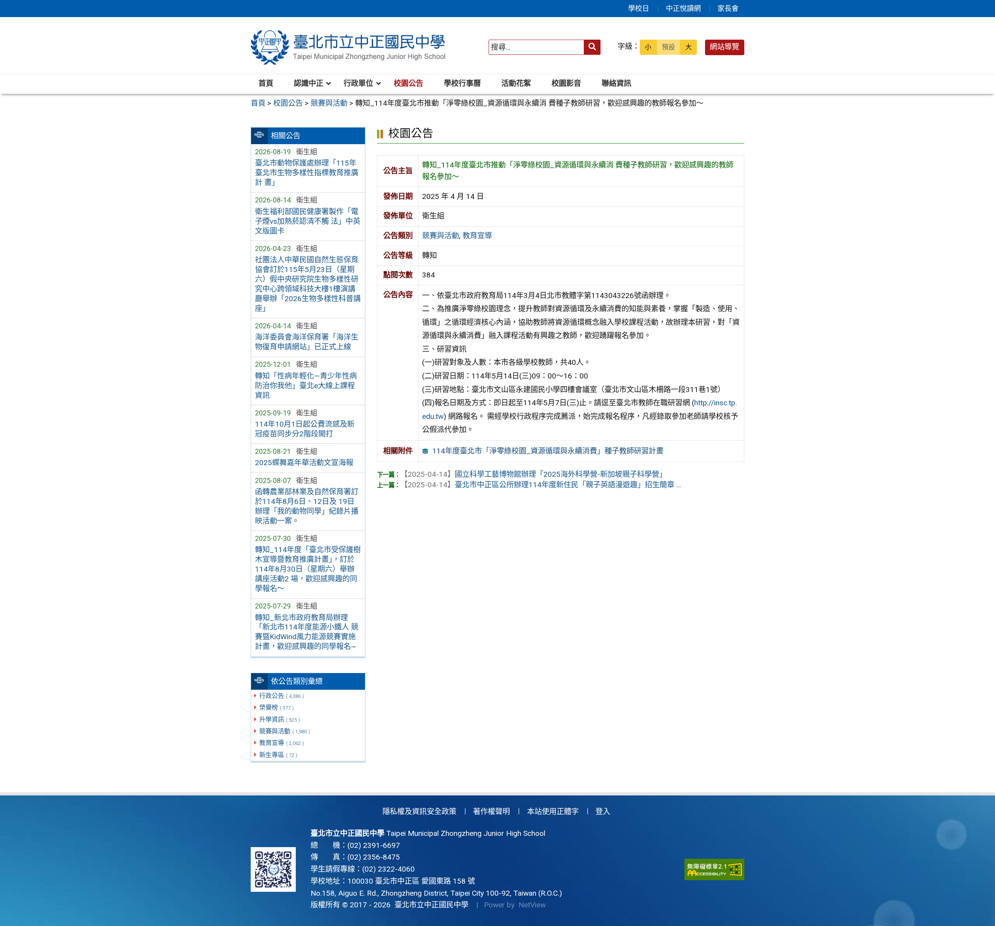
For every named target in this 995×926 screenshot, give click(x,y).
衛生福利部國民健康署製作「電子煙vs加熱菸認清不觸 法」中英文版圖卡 (307, 221)
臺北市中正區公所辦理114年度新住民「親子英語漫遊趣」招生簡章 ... (540, 484)
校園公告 (408, 83)
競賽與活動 (284, 731)
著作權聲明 (491, 811)
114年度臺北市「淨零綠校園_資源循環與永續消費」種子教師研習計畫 (547, 450)
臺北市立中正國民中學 (429, 904)
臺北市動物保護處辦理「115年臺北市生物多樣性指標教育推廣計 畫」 (306, 173)
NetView (532, 904)
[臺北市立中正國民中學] (349, 47)
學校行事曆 (462, 83)
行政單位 (358, 83)
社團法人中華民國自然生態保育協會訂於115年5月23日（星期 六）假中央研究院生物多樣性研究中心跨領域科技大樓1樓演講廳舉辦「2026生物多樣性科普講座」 (308, 284)
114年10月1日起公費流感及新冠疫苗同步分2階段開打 (304, 429)
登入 (602, 811)
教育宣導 (281, 742)
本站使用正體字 (553, 811)
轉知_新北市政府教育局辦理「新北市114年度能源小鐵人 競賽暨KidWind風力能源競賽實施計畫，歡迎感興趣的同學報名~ (306, 632)
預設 (668, 47)
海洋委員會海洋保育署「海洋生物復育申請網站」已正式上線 (306, 342)
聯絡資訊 (616, 83)
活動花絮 (516, 83)
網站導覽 (724, 46)
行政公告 (281, 695)
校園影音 (566, 83)
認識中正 (308, 83)
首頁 (265, 83)
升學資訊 (279, 719)
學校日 (638, 8)
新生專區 (278, 755)
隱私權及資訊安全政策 (419, 811)
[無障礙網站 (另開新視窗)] (714, 869)
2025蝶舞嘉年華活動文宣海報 (304, 462)
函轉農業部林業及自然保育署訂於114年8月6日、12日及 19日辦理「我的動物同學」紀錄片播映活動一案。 (306, 506)
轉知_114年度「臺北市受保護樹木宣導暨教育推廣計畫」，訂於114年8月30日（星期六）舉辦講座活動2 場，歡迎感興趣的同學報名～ (308, 569)
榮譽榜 (276, 707)
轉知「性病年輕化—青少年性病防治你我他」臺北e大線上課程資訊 (306, 385)
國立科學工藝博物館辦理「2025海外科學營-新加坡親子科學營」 (533, 474)
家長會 (727, 8)
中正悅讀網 (683, 8)
